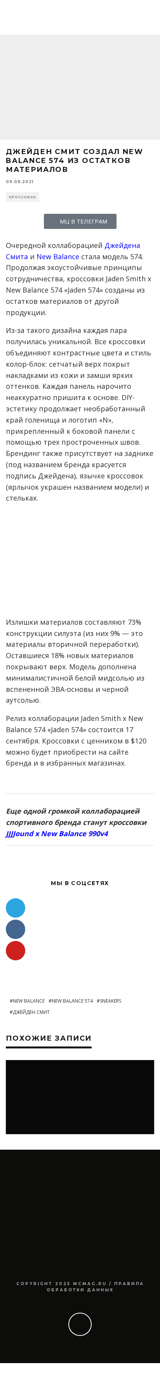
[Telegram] (15, 908)
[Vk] (15, 929)
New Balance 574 (72, 1001)
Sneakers (110, 1001)
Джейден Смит (31, 1012)
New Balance (58, 256)
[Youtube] (15, 950)
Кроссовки (22, 197)
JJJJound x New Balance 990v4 (57, 833)
